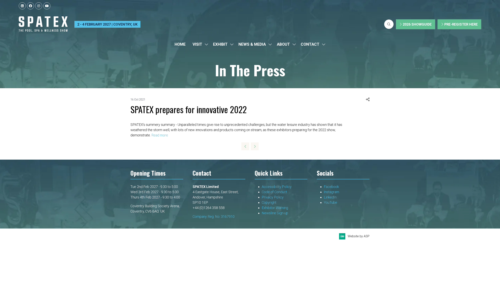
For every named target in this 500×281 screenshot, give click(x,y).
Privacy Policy (273, 197)
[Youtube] (46, 5)
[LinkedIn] (22, 5)
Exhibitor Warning (275, 208)
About (283, 44)
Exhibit (220, 44)
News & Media (252, 44)
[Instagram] (38, 5)
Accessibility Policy (277, 187)
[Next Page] (255, 146)
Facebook (331, 187)
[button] (389, 24)
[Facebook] (30, 5)
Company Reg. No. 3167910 (214, 216)
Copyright (269, 202)
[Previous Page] (245, 146)
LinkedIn (330, 197)
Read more (159, 135)
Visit (197, 44)
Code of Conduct (274, 192)
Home (180, 44)
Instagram (331, 192)
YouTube (330, 202)
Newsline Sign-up (275, 213)
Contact (310, 44)
